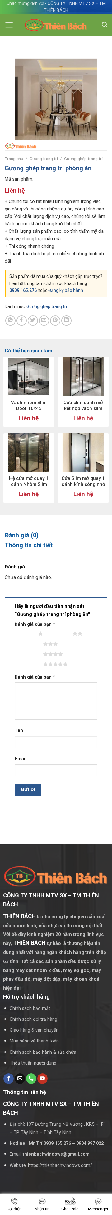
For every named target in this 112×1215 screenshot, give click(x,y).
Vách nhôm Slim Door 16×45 (29, 406)
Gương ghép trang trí (83, 158)
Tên (19, 730)
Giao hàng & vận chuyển (34, 1030)
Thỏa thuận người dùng (33, 1063)
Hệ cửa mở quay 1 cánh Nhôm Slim (29, 481)
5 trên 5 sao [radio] (29, 664)
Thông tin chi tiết (29, 545)
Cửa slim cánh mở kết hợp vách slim (83, 406)
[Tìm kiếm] (104, 24)
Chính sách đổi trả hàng (33, 1019)
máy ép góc (76, 970)
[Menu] (9, 24)
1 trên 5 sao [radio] (25, 633)
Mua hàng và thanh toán (34, 1041)
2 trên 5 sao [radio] (59, 633)
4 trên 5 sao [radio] (29, 653)
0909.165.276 (23, 290)
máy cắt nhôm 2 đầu (38, 970)
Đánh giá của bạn (35, 624)
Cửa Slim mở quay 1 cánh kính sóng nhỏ (83, 481)
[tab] (56, 535)
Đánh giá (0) (22, 535)
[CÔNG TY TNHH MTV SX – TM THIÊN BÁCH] (56, 25)
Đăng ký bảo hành (65, 290)
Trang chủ (14, 158)
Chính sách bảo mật (30, 1008)
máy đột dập (46, 979)
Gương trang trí (44, 158)
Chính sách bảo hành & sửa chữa (43, 1052)
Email (20, 759)
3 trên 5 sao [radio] (29, 643)
